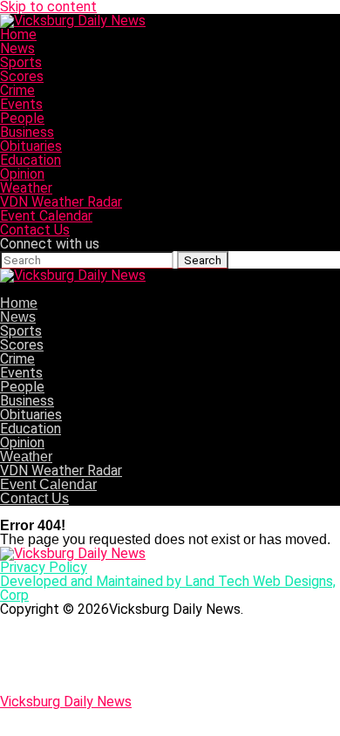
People (22, 118)
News (17, 48)
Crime (17, 90)
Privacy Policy (43, 567)
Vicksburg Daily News (66, 701)
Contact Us (35, 229)
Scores (22, 76)
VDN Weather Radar (61, 202)
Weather (26, 188)
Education (30, 160)
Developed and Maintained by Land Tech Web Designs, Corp (168, 588)
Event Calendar (46, 216)
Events (21, 104)
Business (27, 132)
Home (18, 34)
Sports (21, 62)
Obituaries (31, 146)
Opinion (22, 174)
